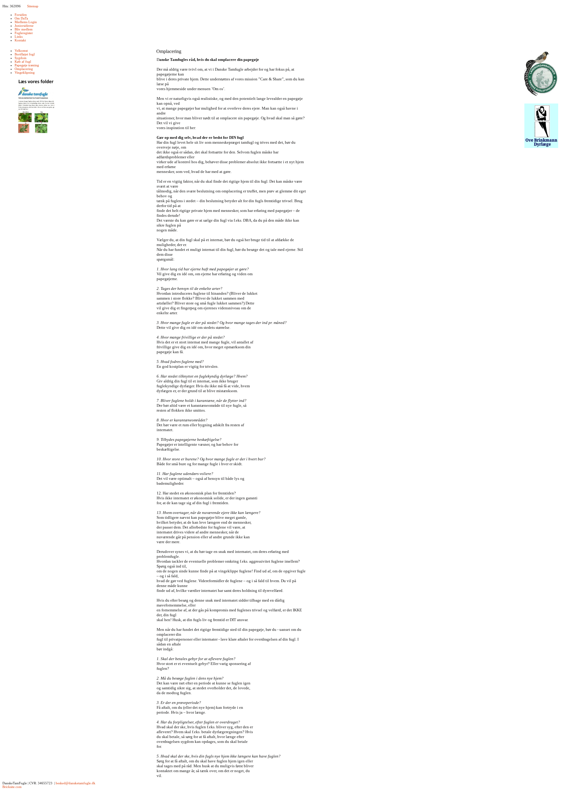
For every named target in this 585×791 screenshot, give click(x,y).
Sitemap (32, 6)
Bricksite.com (12, 787)
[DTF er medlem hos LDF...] (541, 74)
